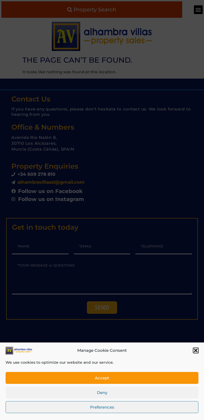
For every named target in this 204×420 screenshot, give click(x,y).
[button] (195, 350)
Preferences (102, 407)
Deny (102, 392)
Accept (102, 377)
